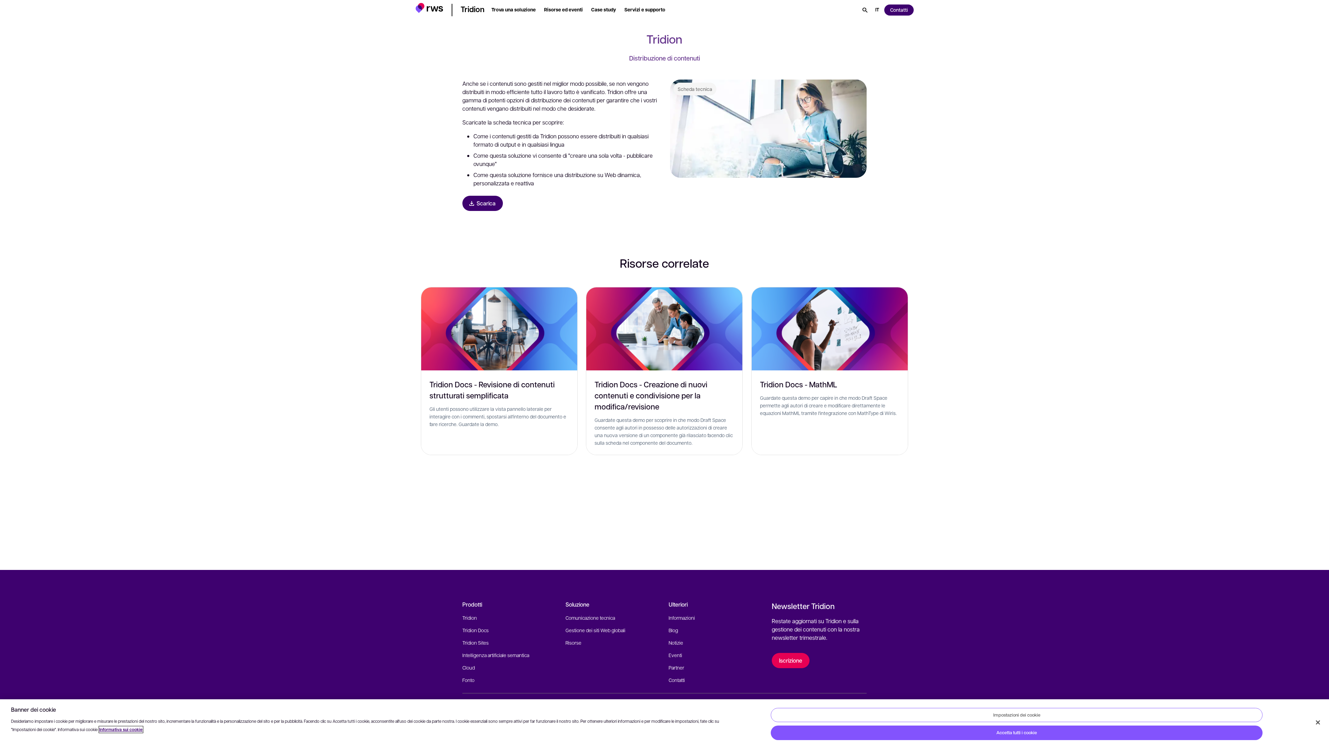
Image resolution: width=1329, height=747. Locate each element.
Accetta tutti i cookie (1016, 732)
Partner (676, 667)
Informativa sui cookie (121, 729)
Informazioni (682, 618)
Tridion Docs (475, 630)
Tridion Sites (475, 642)
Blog (673, 630)
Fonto (468, 680)
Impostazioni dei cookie (1016, 715)
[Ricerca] (865, 10)
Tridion (469, 618)
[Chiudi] (1318, 722)
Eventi (675, 655)
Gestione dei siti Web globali (595, 630)
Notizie (676, 642)
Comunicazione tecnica (590, 618)
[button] (429, 9)
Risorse (573, 642)
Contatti (677, 680)
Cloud (468, 667)
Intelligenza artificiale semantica (495, 655)
